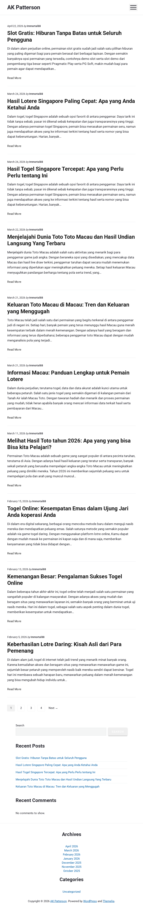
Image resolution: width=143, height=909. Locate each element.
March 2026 (71, 850)
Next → (53, 708)
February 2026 (71, 854)
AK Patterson (58, 901)
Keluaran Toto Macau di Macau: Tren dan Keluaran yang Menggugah (57, 786)
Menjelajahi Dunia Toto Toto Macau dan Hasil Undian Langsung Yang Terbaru (63, 779)
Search (20, 725)
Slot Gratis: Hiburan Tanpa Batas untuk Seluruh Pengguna (51, 758)
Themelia (108, 901)
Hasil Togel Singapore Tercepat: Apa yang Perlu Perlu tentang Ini (55, 772)
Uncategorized (71, 891)
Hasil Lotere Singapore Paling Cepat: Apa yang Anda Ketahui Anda (57, 765)
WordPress (90, 901)
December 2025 (71, 862)
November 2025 (71, 867)
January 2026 (71, 858)
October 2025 (71, 871)
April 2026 (71, 846)
